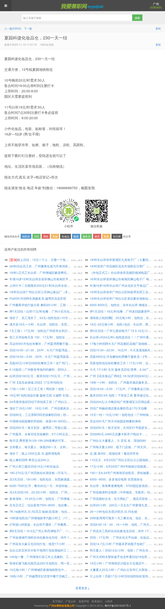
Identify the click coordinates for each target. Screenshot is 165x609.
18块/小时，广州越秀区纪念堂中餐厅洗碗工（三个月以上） (49, 576)
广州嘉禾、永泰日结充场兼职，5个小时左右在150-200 (46, 434)
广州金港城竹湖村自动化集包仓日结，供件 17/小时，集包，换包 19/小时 (58, 537)
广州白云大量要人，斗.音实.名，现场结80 (118, 440)
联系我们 (97, 601)
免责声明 (84, 601)
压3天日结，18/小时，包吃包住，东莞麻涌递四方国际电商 (48, 479)
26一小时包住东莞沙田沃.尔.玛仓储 (113, 511)
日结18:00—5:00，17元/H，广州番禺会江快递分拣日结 (127, 389)
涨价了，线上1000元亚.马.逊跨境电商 (34, 453)
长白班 (117, 236)
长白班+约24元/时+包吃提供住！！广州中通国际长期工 (127, 337)
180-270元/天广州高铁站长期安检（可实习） (39, 473)
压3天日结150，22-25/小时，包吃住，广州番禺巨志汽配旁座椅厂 (53, 492)
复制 (158, 28)
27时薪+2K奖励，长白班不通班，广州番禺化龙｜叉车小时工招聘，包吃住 (58, 524)
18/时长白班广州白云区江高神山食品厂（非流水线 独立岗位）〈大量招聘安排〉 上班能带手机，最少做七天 (81, 292)
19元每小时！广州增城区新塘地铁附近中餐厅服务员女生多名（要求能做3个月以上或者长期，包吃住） (78, 569)
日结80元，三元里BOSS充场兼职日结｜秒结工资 (42, 414)
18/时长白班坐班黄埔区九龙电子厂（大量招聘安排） (125, 259)
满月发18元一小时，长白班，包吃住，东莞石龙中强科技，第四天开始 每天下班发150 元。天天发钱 (76, 324)
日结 (36, 236)
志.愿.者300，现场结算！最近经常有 (114, 453)
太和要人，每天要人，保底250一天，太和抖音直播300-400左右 (52, 447)
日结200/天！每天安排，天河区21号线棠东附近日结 (124, 427)
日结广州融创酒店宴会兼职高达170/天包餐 (118, 408)
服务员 (86, 236)
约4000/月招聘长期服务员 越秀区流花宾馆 (37, 298)
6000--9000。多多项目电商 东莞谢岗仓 (116, 479)
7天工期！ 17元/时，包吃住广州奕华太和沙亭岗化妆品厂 (47, 331)
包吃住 (26, 236)
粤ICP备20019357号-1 (118, 605)
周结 (45, 236)
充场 (55, 236)
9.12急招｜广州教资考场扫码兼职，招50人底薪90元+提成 (48, 369)
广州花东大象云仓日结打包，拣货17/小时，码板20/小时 (46, 544)
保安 (97, 236)
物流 (76, 236)
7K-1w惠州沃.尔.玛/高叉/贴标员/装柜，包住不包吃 (42, 511)
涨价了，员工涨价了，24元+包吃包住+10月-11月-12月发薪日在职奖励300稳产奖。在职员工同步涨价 (77, 318)
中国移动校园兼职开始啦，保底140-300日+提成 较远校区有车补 (52, 421)
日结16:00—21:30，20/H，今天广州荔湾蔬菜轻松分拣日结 (49, 350)
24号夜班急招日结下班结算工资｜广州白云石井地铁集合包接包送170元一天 (60, 402)
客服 (106, 236)
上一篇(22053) (12, 28)
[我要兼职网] (82, 5)
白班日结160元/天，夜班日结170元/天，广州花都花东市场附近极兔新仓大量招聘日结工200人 (72, 376)
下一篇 (28, 28)
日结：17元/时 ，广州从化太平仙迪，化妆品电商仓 (124, 537)
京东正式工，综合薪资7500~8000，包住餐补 (39, 505)
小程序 (109, 601)
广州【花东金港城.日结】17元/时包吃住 (36, 382)
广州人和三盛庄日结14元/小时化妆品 (34, 466)
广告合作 (71, 601)
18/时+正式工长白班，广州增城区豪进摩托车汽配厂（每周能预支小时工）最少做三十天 (68, 272)
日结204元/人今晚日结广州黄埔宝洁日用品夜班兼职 (124, 402)
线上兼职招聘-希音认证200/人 (29, 460)
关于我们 (57, 601)
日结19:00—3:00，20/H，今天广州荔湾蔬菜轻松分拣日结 (48, 356)
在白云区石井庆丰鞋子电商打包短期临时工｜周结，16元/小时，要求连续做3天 (62, 550)
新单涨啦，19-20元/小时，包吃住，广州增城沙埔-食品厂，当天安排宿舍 (58, 498)
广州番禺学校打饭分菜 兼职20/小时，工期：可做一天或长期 (49, 305)
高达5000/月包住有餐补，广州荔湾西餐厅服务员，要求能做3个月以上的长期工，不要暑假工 (71, 343)
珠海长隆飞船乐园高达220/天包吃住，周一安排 (41, 563)
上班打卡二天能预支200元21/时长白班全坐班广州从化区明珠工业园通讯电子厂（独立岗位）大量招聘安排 (80, 285)
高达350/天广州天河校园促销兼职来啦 (115, 421)
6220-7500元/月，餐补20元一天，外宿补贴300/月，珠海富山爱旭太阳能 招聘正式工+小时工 (71, 485)
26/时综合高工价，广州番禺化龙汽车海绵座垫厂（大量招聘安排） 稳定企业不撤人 (64, 266)
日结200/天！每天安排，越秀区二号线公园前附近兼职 (45, 427)
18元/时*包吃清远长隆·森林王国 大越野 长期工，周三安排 (48, 395)
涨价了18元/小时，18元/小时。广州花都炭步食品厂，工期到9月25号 (55, 408)
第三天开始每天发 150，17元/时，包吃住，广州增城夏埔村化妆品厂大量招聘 (61, 337)
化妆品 (65, 236)
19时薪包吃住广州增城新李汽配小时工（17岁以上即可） (47, 518)
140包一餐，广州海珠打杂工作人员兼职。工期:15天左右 (47, 557)
